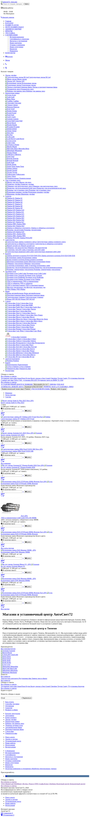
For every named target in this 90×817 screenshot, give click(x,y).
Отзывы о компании (17, 45)
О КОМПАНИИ (11, 35)
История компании (17, 37)
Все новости (5, 676)
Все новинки (6, 463)
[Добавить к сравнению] (3, 413)
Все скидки (5, 609)
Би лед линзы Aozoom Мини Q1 (13, 566)
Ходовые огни (10, 271)
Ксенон (8, 254)
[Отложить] (2, 415)
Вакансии (13, 49)
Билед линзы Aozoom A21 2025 (12, 435)
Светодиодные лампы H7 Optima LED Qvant (17, 419)
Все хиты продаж (7, 548)
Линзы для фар (10, 75)
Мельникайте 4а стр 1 (41, 384)
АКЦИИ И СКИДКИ (13, 29)
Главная (8, 21)
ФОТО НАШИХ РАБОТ (14, 27)
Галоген (8, 196)
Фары (7, 291)
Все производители (8, 649)
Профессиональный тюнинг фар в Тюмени (16, 389)
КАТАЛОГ (9, 23)
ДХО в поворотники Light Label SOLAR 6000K (19, 518)
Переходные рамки (12, 93)
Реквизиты (14, 51)
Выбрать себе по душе (58, 389)
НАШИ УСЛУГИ (12, 25)
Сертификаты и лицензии (19, 39)
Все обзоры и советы (9, 376)
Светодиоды (10, 240)
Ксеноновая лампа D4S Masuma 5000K (15, 552)
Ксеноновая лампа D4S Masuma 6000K (15, 580)
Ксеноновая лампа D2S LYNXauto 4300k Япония (19, 483)
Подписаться (26, 698)
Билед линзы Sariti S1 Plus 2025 (12, 403)
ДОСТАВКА (10, 33)
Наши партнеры (16, 43)
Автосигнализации (12, 359)
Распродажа (9, 371)
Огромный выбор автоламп (34, 387)
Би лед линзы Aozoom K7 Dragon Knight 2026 (18, 467)
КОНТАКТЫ (10, 53)
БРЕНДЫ (8, 31)
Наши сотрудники (16, 47)
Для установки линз (12, 180)
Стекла (8, 301)
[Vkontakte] (6, 776)
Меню (7, 60)
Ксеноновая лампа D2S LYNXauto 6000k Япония (19, 534)
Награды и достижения (18, 41)
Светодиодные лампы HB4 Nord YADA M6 (17, 451)
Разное (7, 363)
